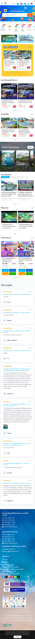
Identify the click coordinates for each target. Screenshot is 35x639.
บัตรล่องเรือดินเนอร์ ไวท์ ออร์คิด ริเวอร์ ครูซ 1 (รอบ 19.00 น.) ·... (25, 102)
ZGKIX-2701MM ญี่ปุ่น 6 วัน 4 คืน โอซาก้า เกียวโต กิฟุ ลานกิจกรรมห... (25, 260)
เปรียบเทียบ (5, 270)
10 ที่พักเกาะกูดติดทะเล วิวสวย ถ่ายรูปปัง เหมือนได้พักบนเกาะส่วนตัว (26, 226)
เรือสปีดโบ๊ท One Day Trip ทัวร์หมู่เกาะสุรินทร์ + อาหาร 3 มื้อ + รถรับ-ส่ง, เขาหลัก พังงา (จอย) (17, 444)
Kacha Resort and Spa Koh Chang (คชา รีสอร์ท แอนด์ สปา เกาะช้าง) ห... (9, 62)
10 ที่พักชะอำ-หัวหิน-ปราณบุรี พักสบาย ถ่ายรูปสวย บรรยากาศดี (8, 226)
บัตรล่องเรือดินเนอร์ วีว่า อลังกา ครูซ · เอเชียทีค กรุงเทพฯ (16, 294)
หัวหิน (5, 164)
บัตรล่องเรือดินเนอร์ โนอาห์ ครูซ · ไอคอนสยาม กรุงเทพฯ (16, 483)
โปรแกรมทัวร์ (12, 270)
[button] (14, 72)
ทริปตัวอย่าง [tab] (13, 177)
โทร (5, 273)
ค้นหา (30, 15)
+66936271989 (14, 574)
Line (12, 273)
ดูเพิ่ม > (30, 147)
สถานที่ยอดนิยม (4, 198)
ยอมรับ (17, 637)
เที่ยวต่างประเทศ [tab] (20, 177)
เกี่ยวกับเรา (5, 559)
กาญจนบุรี (20, 164)
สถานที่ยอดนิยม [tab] (5, 177)
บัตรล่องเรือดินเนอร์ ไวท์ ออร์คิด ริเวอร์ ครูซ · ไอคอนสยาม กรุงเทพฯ (17, 331)
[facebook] (3, 577)
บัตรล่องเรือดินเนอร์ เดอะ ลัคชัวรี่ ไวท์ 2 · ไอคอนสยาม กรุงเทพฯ (8, 102)
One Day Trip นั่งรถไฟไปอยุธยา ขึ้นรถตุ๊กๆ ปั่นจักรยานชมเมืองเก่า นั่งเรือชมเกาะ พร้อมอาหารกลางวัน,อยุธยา (16, 369)
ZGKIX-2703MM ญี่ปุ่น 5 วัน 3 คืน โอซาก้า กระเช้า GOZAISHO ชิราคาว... (8, 260)
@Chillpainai (13, 527)
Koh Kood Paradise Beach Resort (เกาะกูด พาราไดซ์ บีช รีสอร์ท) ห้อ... (15, 131)
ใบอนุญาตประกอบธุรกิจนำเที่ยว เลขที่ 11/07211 (17, 616)
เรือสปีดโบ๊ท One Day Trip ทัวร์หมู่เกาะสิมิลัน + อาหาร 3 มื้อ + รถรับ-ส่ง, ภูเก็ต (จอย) (16, 405)
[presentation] (3, 39)
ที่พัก (8, 198)
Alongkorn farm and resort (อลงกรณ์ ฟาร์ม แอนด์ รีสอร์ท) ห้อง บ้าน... (24, 62)
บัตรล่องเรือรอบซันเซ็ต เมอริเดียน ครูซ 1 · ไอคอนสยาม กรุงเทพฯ (16, 464)
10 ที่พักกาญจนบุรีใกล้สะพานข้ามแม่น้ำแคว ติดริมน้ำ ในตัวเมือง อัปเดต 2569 (9, 194)
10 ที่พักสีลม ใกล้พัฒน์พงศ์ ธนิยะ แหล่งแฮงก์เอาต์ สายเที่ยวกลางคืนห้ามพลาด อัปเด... (26, 194)
